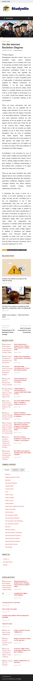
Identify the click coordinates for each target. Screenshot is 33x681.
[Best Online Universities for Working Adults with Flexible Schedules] (7, 451)
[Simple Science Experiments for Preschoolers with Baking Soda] (7, 356)
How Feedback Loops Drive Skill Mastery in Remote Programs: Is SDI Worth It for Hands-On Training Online (22, 426)
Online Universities (10, 509)
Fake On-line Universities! (9, 609)
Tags (22, 469)
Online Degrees (6, 41)
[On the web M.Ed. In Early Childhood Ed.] (7, 630)
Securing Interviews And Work (11, 602)
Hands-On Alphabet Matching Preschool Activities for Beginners (22, 414)
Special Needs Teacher (11, 544)
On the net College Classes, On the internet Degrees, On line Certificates (22, 650)
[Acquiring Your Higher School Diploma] (7, 593)
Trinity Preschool (7, 623)
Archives (15, 469)
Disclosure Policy (7, 562)
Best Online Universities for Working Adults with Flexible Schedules (22, 452)
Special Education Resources (13, 535)
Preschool (7, 526)
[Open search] (29, 18)
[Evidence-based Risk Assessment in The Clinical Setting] (16, 268)
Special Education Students (12, 541)
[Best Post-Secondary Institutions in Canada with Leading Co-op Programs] (7, 437)
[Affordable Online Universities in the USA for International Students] (7, 366)
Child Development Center (12, 477)
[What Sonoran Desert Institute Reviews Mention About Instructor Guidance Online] (7, 344)
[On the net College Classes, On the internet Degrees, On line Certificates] (7, 649)
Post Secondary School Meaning (14, 521)
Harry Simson (18, 50)
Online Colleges (9, 497)
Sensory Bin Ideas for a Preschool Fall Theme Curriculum (20, 380)
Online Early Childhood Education (14, 506)
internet (23, 250)
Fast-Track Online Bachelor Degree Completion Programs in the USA (22, 402)
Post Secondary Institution (12, 518)
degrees (17, 250)
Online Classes (9, 494)
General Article (9, 489)
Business (7, 474)
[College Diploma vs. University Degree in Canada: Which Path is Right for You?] (7, 389)
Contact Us (6, 559)
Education (8, 480)
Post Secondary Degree (11, 515)
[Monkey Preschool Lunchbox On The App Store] (7, 638)
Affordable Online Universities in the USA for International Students (21, 368)
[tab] (7, 469)
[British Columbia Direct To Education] (7, 661)
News (6, 491)
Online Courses (9, 500)
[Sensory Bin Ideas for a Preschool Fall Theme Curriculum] (7, 378)
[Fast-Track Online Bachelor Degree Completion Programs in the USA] (7, 401)
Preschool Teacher (10, 529)
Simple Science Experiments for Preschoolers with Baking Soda (22, 358)
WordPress (12, 679)
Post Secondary (9, 512)
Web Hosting (8, 547)
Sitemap (5, 565)
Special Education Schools (12, 538)
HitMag (19, 679)
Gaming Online (9, 486)
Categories (7, 469)
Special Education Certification (13, 532)
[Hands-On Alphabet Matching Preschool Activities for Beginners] (7, 413)
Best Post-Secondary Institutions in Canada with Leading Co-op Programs (22, 438)
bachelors (11, 250)
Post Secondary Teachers (12, 524)
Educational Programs (11, 483)
